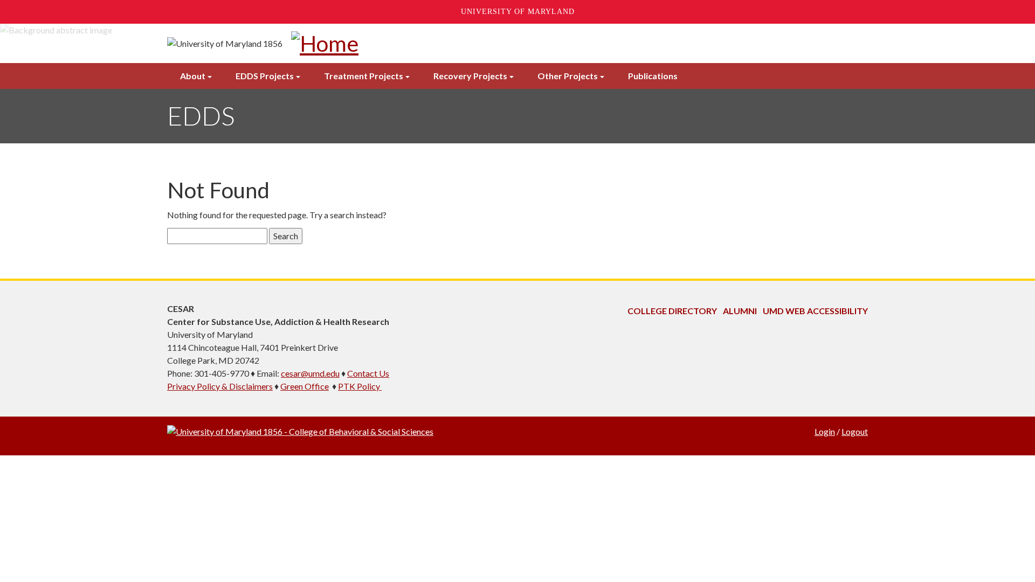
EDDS (200, 115)
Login (825, 431)
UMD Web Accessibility (815, 311)
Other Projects (567, 76)
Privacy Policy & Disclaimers (220, 386)
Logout (854, 431)
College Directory (672, 311)
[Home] (324, 43)
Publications (653, 76)
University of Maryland (518, 12)
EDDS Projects (265, 76)
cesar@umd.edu (310, 373)
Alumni (740, 311)
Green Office (304, 386)
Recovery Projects (470, 76)
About (192, 76)
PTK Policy (360, 386)
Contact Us (368, 373)
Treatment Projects (363, 76)
